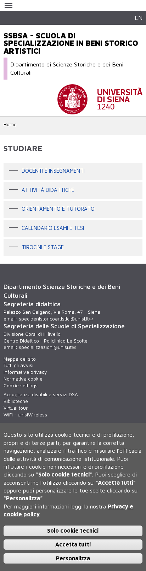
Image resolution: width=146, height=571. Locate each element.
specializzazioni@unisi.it (45, 347)
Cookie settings (21, 385)
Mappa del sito (20, 359)
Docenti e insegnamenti (53, 171)
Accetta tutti (73, 544)
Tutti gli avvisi (18, 365)
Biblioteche (16, 401)
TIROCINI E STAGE (43, 247)
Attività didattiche (48, 190)
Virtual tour (16, 408)
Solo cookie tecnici (73, 530)
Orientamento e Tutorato (58, 209)
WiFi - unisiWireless (25, 415)
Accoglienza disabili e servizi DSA (41, 394)
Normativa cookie (23, 379)
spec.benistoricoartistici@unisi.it (54, 319)
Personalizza (73, 558)
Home (10, 124)
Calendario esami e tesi (53, 228)
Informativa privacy (25, 372)
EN (138, 17)
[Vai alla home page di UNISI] (99, 111)
